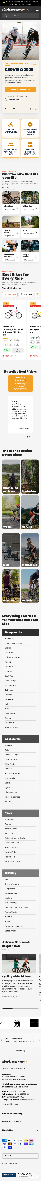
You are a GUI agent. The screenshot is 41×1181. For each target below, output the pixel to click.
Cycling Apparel (12, 884)
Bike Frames (10, 638)
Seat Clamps (11, 680)
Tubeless (9, 690)
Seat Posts (9, 676)
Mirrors (8, 801)
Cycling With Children (16, 976)
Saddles (8, 671)
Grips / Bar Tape (12, 657)
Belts (7, 879)
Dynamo (9, 666)
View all (5, 949)
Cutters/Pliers (11, 852)
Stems (8, 718)
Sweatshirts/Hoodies (14, 926)
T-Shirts (8, 916)
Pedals (8, 662)
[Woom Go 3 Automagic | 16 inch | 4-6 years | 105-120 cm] (13, 312)
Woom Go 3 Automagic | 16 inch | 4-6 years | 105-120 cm (13, 330)
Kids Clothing (11, 902)
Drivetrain (9, 652)
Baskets (8, 745)
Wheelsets (9, 699)
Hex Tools (9, 833)
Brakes (8, 648)
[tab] (10, 294)
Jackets (8, 898)
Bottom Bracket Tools (15, 838)
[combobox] (20, 15)
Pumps (8, 824)
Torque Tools (11, 828)
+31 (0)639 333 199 (17, 1091)
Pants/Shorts (11, 912)
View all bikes (8, 188)
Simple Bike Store (13, 1163)
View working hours (10, 1104)
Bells (7, 750)
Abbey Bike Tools (12, 861)
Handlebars (10, 722)
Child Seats (10, 764)
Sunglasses (10, 888)
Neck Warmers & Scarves (16, 907)
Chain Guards (11, 759)
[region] (20, 415)
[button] (32, 9)
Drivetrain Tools (12, 842)
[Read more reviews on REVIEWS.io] (20, 389)
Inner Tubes (10, 713)
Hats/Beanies (11, 893)
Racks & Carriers (12, 797)
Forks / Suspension (13, 643)
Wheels (8, 694)
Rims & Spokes (11, 727)
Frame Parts (10, 685)
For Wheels (10, 857)
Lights (7, 787)
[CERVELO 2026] (20, 41)
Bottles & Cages (12, 754)
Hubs (7, 704)
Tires (7, 708)
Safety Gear (10, 931)
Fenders (8, 769)
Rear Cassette (11, 847)
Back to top (20, 1051)
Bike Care (9, 819)
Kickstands (10, 778)
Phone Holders (11, 792)
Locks (7, 783)
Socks (7, 921)
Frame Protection (13, 773)
